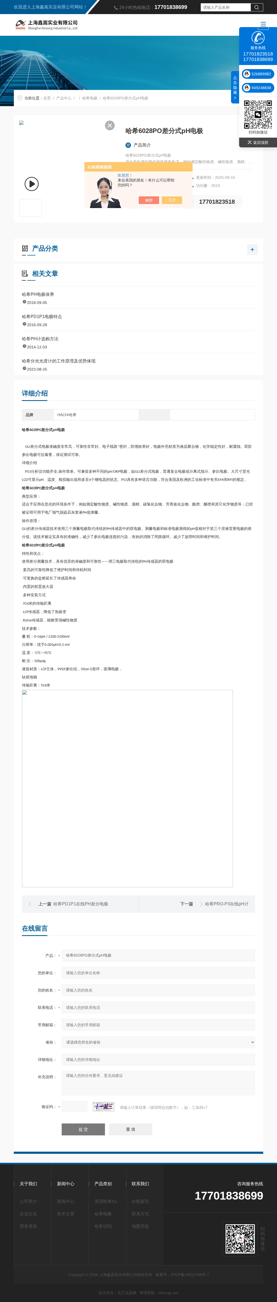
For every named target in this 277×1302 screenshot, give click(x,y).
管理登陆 (147, 1293)
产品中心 (63, 98)
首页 (47, 98)
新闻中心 (65, 1201)
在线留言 (140, 1201)
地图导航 (140, 1226)
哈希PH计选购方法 (40, 338)
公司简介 (28, 1201)
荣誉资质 (28, 1226)
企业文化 (28, 1214)
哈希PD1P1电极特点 (42, 316)
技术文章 (65, 1214)
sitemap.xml (168, 1293)
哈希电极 (89, 98)
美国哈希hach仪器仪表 (108, 1201)
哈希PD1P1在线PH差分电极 (80, 904)
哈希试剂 (103, 1226)
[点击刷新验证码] (103, 1106)
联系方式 (140, 1214)
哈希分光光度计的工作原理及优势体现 (58, 361)
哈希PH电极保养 (38, 294)
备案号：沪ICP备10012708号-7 (182, 1274)
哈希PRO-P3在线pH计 (227, 904)
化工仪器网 (126, 1293)
